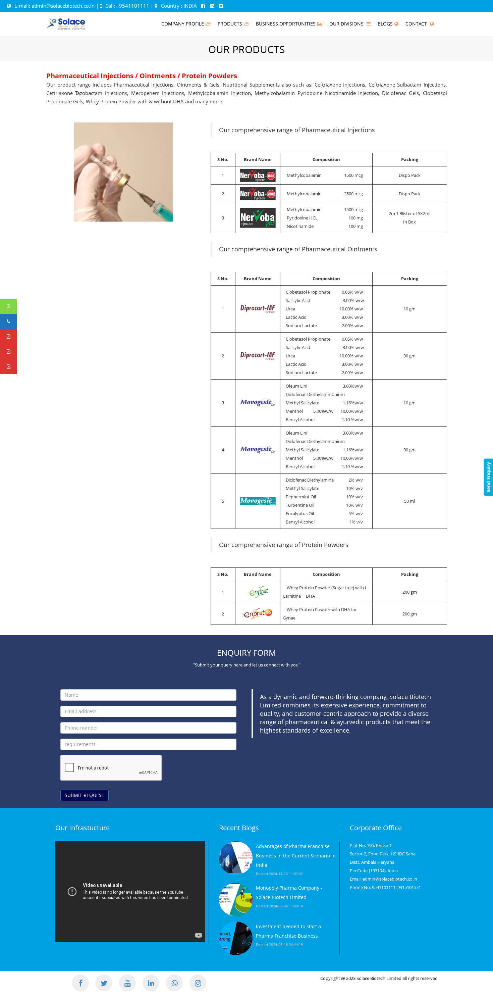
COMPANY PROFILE (182, 23)
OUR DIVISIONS (347, 23)
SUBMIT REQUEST (84, 795)
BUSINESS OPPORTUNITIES (286, 23)
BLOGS (385, 23)
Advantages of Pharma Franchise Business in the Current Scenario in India (296, 855)
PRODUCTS (230, 23)
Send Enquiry (488, 477)
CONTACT (416, 23)
